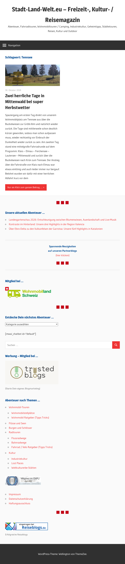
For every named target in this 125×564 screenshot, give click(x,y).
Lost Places (17, 463)
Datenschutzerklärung (21, 498)
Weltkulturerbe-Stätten (23, 467)
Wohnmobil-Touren (19, 407)
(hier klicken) (62, 251)
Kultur (12, 452)
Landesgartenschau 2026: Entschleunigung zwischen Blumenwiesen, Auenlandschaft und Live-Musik (62, 219)
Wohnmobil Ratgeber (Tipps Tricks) (30, 417)
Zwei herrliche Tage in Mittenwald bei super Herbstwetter (24, 101)
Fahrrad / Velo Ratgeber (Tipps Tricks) (32, 447)
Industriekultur (19, 458)
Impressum (15, 494)
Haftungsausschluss (19, 503)
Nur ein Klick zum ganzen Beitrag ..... (25, 187)
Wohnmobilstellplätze (23, 413)
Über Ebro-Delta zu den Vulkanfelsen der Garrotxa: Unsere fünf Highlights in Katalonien (56, 228)
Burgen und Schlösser (20, 427)
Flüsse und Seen (17, 423)
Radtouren (14, 432)
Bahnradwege (18, 442)
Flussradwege (18, 438)
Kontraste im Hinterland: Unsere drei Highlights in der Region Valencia (46, 224)
